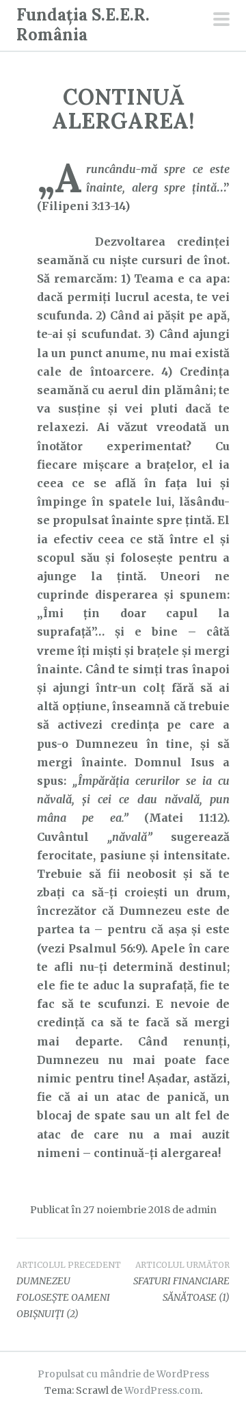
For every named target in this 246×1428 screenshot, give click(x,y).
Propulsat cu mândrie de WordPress (123, 1374)
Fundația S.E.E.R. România (83, 24)
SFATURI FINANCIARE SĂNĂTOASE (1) (181, 1281)
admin (201, 1210)
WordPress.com (162, 1390)
